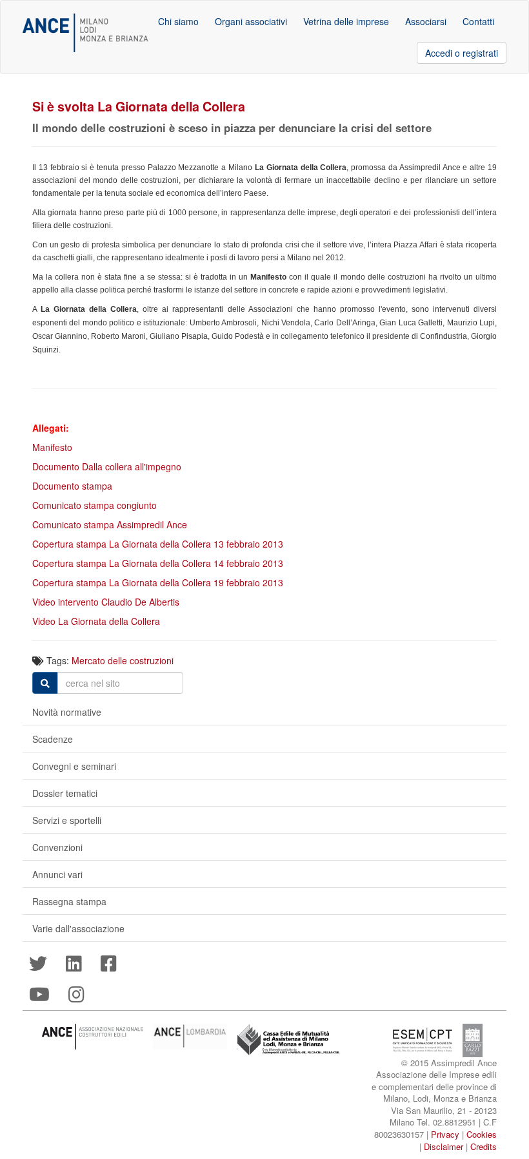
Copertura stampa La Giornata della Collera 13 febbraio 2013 (157, 543)
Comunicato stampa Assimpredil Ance (109, 524)
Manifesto (52, 447)
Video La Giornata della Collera (96, 621)
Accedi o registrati (461, 52)
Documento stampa (72, 485)
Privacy (445, 1134)
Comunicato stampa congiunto (94, 505)
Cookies (481, 1134)
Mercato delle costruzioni (123, 660)
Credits (483, 1146)
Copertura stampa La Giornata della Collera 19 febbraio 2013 (157, 582)
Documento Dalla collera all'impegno (106, 466)
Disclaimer (443, 1146)
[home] (85, 33)
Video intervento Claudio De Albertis (105, 601)
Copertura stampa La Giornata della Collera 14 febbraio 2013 (157, 563)
